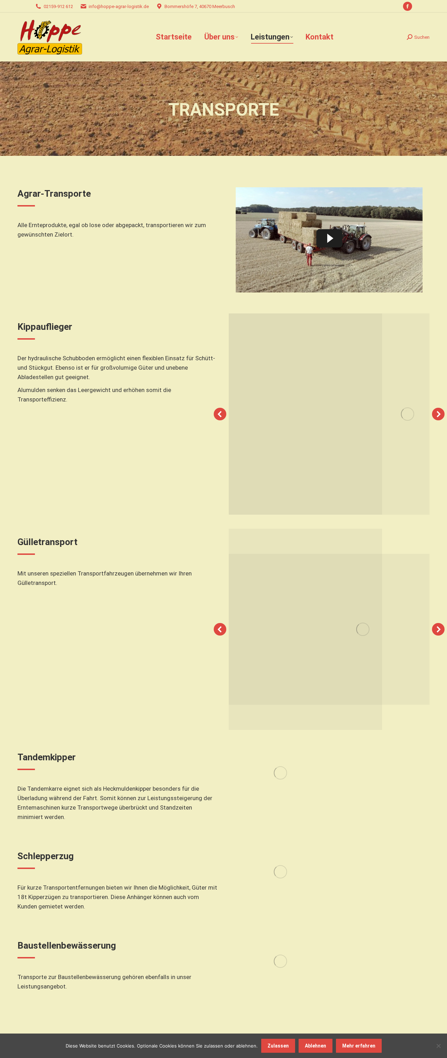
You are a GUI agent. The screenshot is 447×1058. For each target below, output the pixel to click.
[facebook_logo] (280, 773)
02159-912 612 (58, 6)
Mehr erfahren (358, 1046)
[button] (220, 414)
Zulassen (278, 1046)
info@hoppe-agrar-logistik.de (119, 6)
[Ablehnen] (438, 1045)
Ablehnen (315, 1046)
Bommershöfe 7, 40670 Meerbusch (199, 6)
